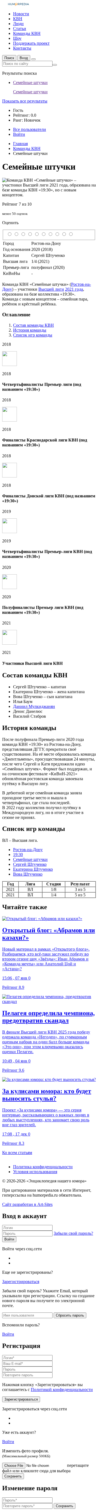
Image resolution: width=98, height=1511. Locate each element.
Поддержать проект (31, 43)
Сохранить (13, 1476)
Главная (20, 143)
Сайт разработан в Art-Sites (27, 1204)
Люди (18, 23)
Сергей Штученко (30, 864)
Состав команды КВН (33, 325)
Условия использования (35, 1171)
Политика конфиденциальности (43, 1166)
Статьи (19, 28)
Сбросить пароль (70, 1315)
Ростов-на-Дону (28, 849)
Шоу (17, 38)
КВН (17, 18)
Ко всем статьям (17, 1152)
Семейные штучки (30, 859)
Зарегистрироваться (20, 1281)
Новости (21, 13)
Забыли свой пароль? (73, 1233)
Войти (9, 1239)
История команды (29, 330)
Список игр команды (32, 335)
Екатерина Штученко (33, 869)
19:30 (18, 854)
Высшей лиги (51, 289)
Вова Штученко (27, 874)
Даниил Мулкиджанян (34, 706)
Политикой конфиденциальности (62, 1389)
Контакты (22, 48)
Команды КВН (27, 33)
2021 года (74, 289)
